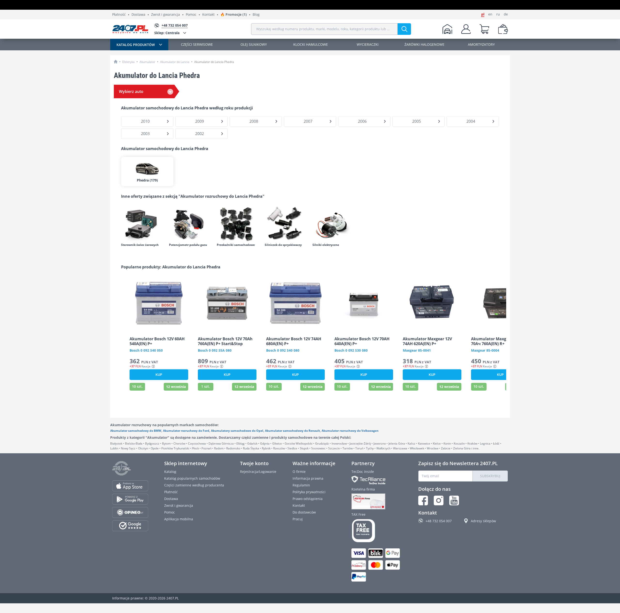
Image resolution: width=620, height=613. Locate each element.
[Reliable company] (376, 501)
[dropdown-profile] (466, 29)
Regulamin (301, 485)
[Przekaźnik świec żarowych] (142, 223)
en (490, 14)
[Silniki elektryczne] (334, 223)
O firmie (299, 471)
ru (498, 14)
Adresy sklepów (483, 521)
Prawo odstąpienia (308, 498)
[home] (115, 61)
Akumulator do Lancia (174, 62)
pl (482, 14)
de (506, 14)
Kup (158, 374)
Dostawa (138, 15)
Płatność (119, 15)
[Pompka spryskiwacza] (286, 223)
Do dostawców (304, 512)
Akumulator (147, 62)
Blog (256, 15)
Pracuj (298, 519)
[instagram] (438, 500)
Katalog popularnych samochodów (192, 478)
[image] (159, 303)
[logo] (130, 29)
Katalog (170, 471)
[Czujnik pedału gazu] (190, 223)
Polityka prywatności (309, 492)
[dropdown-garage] (447, 29)
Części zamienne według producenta (194, 485)
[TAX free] (376, 531)
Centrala (166, 32)
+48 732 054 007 (439, 521)
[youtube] (454, 500)
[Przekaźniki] (238, 223)
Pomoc (191, 15)
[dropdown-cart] (484, 29)
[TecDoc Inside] (376, 480)
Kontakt (208, 15)
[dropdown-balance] (503, 29)
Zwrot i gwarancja (165, 15)
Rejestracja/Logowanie (258, 471)
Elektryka (128, 62)
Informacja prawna (308, 478)
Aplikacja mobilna (178, 519)
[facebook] (423, 500)
